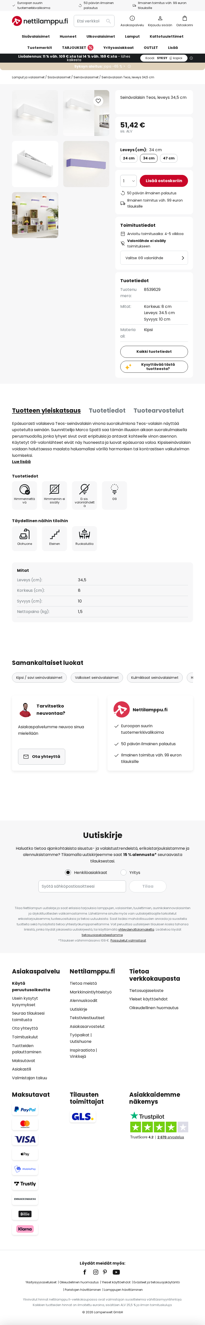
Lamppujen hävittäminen (123, 1290)
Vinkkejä (78, 1056)
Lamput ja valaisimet (28, 77)
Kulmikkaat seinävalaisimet (154, 677)
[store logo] (40, 21)
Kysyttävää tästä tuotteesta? (158, 366)
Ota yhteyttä (25, 1028)
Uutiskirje (78, 1009)
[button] (35, 164)
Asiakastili (21, 1069)
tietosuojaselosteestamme (102, 935)
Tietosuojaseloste (146, 990)
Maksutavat (23, 1061)
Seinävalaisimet (86, 77)
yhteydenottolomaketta (136, 929)
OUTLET (151, 47)
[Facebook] (88, 1272)
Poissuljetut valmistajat (128, 940)
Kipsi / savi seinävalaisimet (39, 677)
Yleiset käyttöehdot (148, 999)
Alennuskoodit (84, 1000)
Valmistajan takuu (29, 1078)
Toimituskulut (25, 1037)
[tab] (46, 410)
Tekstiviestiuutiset (87, 1018)
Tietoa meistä (83, 983)
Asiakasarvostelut (87, 1026)
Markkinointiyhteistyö (91, 992)
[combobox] (94, 21)
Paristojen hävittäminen (83, 1290)
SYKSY (164, 58)
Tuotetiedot (107, 410)
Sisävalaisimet (59, 77)
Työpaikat (80, 1035)
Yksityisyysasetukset (41, 1282)
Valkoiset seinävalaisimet (97, 677)
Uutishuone (81, 1041)
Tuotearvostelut (159, 410)
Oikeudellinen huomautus (153, 1008)
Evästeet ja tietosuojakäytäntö (157, 1282)
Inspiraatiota (82, 1050)
